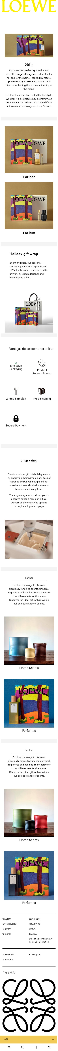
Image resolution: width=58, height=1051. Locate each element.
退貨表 (32, 929)
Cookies (33, 934)
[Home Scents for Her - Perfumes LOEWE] (29, 640)
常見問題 (6, 934)
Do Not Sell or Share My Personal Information (40, 940)
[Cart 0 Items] (49, 1047)
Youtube (9, 960)
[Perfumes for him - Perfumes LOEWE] (29, 875)
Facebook (9, 955)
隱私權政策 (34, 924)
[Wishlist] (35, 1047)
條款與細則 (34, 919)
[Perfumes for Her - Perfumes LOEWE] (29, 703)
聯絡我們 (6, 919)
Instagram (35, 955)
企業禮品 (6, 929)
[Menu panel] (9, 1047)
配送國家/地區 (9, 924)
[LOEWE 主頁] (29, 6)
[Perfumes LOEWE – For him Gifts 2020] (29, 205)
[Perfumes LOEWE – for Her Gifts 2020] (29, 149)
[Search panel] (22, 1047)
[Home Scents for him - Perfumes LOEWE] (29, 813)
